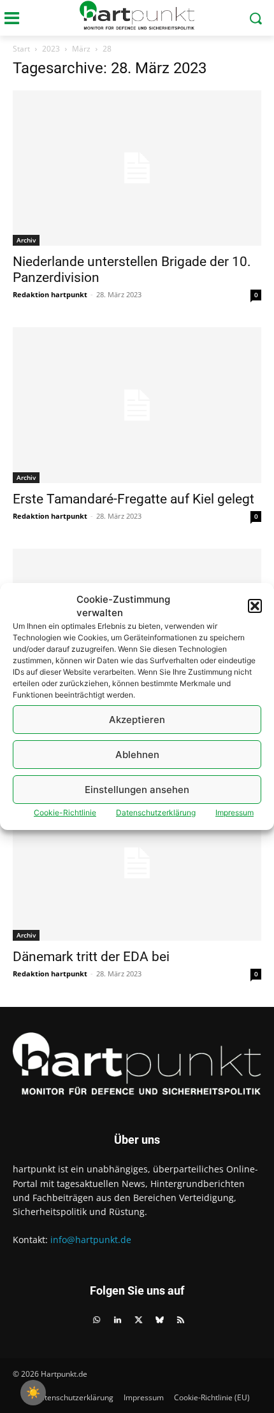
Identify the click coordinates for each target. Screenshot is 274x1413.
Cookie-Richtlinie (65, 812)
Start (21, 48)
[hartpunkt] (137, 15)
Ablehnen (137, 755)
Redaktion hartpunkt (50, 294)
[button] (255, 606)
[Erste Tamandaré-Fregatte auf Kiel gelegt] (137, 404)
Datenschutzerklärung (156, 812)
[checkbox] (33, 1392)
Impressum (234, 812)
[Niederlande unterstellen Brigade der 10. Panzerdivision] (137, 168)
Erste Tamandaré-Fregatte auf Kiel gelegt (133, 499)
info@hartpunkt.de (90, 1240)
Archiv (26, 240)
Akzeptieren (137, 720)
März (81, 48)
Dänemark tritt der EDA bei (91, 956)
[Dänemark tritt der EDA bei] (137, 863)
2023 (51, 48)
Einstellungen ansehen (137, 790)
